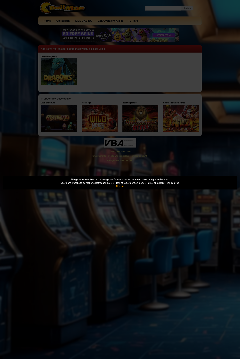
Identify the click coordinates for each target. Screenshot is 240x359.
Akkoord (120, 186)
